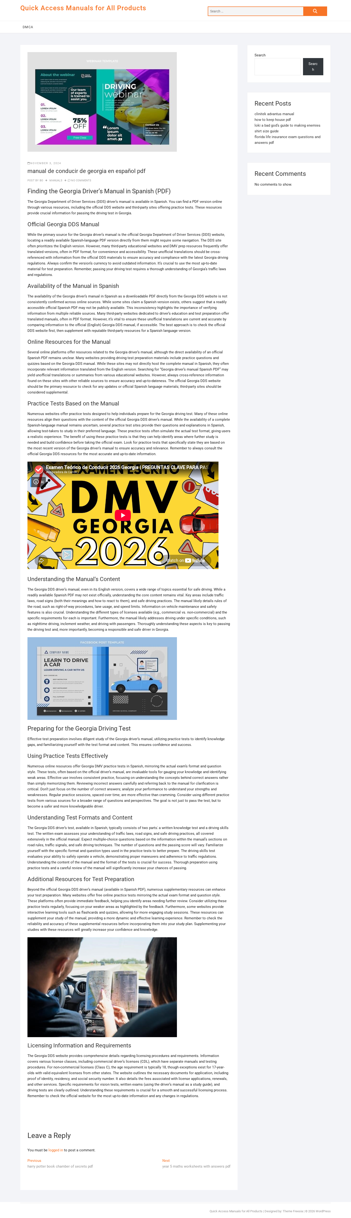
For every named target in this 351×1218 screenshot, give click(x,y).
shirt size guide (267, 131)
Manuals (55, 180)
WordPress (323, 1211)
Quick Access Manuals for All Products (83, 8)
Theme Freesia (293, 1211)
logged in (55, 1150)
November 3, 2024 (45, 163)
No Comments (81, 180)
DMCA (28, 27)
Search (260, 55)
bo (41, 180)
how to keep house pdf (273, 120)
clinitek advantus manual (274, 114)
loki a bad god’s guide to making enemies (287, 125)
